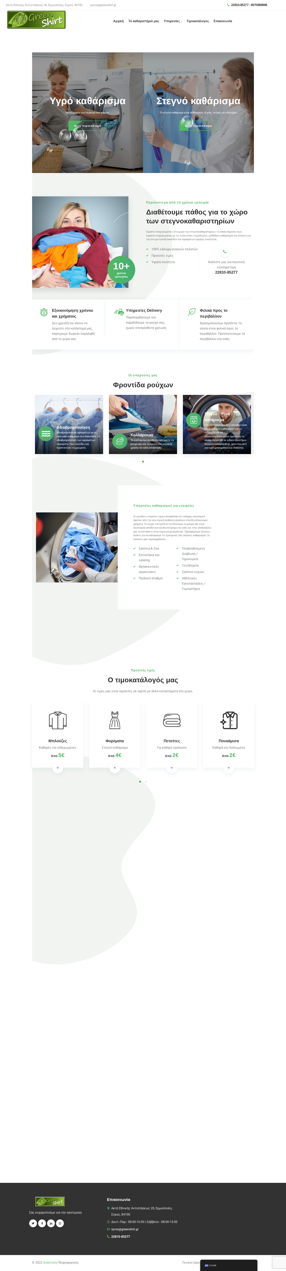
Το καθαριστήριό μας (143, 21)
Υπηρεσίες (172, 21)
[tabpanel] (69, 426)
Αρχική (118, 21)
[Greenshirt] (36, 19)
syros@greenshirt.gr (103, 5)
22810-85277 (240, 5)
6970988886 (259, 5)
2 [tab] (146, 782)
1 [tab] (140, 782)
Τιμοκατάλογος (198, 21)
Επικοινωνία (223, 21)
